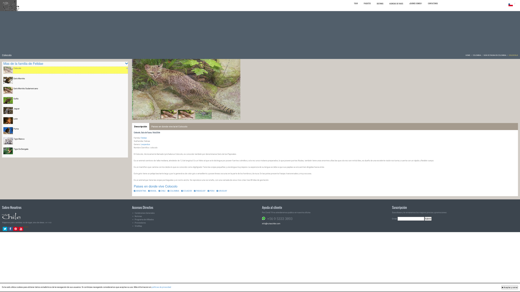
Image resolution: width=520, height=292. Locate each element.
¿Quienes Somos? (415, 3)
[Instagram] (26, 229)
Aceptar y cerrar (510, 287)
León (16, 119)
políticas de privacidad (161, 287)
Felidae (144, 138)
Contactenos (433, 3)
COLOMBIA (477, 55)
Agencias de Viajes (396, 3)
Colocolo (17, 68)
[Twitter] (5, 229)
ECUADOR (188, 191)
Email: (395, 219)
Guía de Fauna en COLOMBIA (495, 55)
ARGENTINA (142, 191)
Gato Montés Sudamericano (26, 88)
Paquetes (367, 3)
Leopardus (145, 144)
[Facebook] (10, 229)
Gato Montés (19, 78)
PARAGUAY (201, 191)
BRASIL (154, 191)
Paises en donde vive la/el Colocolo (169, 126)
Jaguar (17, 109)
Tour (356, 3)
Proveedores (140, 223)
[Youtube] (21, 229)
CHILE (164, 191)
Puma (16, 129)
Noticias (138, 216)
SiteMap (138, 226)
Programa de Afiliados (144, 219)
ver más (48, 222)
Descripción (140, 126)
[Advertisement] (260, 33)
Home (468, 55)
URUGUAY (224, 191)
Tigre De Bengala (21, 149)
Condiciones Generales (145, 213)
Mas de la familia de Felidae (23, 63)
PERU (213, 191)
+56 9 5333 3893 (279, 219)
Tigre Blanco (19, 139)
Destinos (380, 3)
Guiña (16, 99)
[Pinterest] (15, 229)
